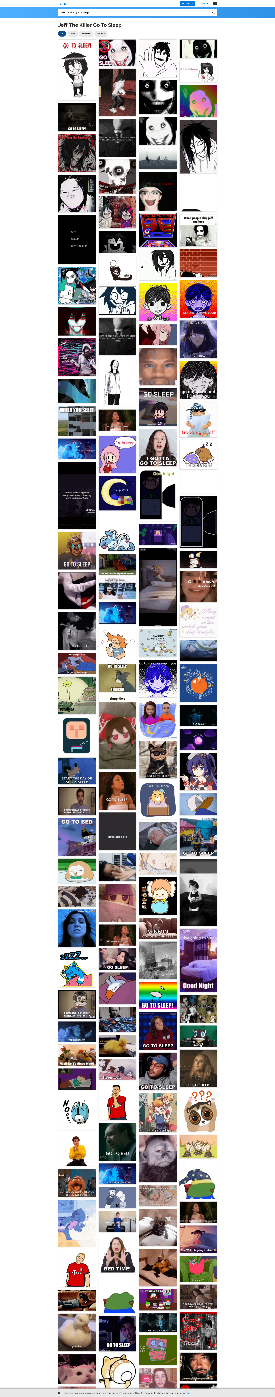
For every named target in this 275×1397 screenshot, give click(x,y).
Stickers (86, 33)
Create (189, 3)
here (188, 1393)
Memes (101, 33)
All (62, 33)
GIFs (72, 33)
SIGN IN (204, 3)
